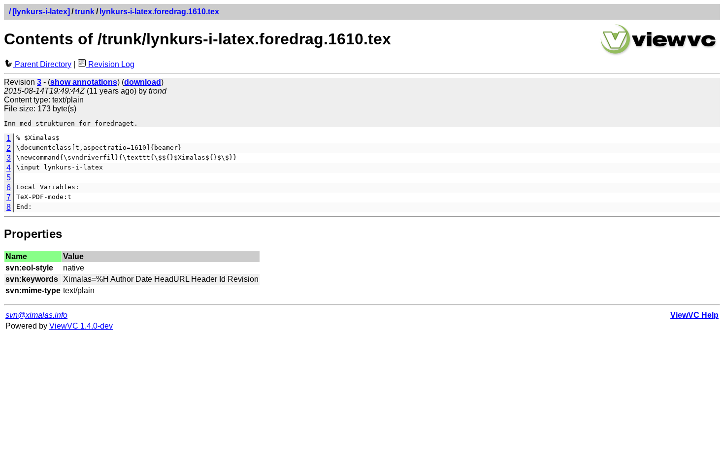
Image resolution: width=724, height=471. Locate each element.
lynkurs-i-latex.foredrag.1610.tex (159, 11)
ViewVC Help (694, 315)
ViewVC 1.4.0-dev (81, 326)
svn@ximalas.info (36, 315)
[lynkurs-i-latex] (41, 11)
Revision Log (110, 64)
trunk (85, 11)
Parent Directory (42, 64)
